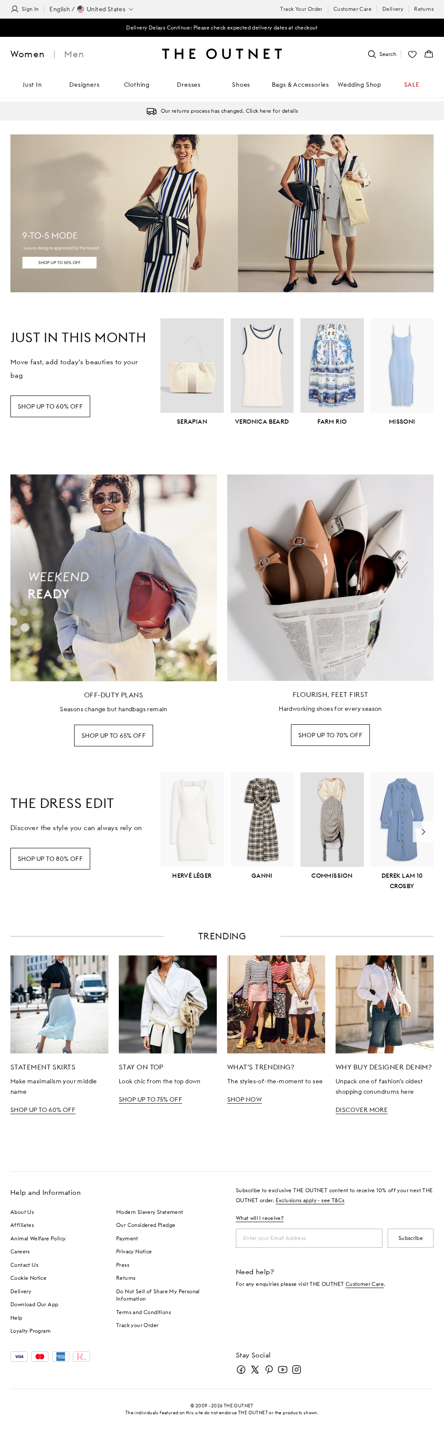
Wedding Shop (359, 84)
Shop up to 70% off (330, 735)
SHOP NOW (244, 1099)
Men (74, 54)
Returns (424, 9)
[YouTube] (283, 1369)
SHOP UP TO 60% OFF (42, 1109)
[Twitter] (255, 1369)
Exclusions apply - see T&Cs (310, 1200)
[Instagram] (296, 1369)
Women (27, 54)
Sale (412, 84)
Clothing (137, 84)
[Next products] (423, 831)
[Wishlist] (412, 54)
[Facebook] (241, 1369)
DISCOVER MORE (362, 1109)
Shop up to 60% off (50, 406)
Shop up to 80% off (50, 858)
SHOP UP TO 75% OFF (150, 1099)
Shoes (241, 84)
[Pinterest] (269, 1369)
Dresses (189, 84)
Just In (32, 84)
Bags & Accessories (300, 84)
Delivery (392, 9)
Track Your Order (301, 9)
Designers (84, 84)
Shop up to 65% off (114, 735)
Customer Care (352, 9)
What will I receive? (260, 1218)
